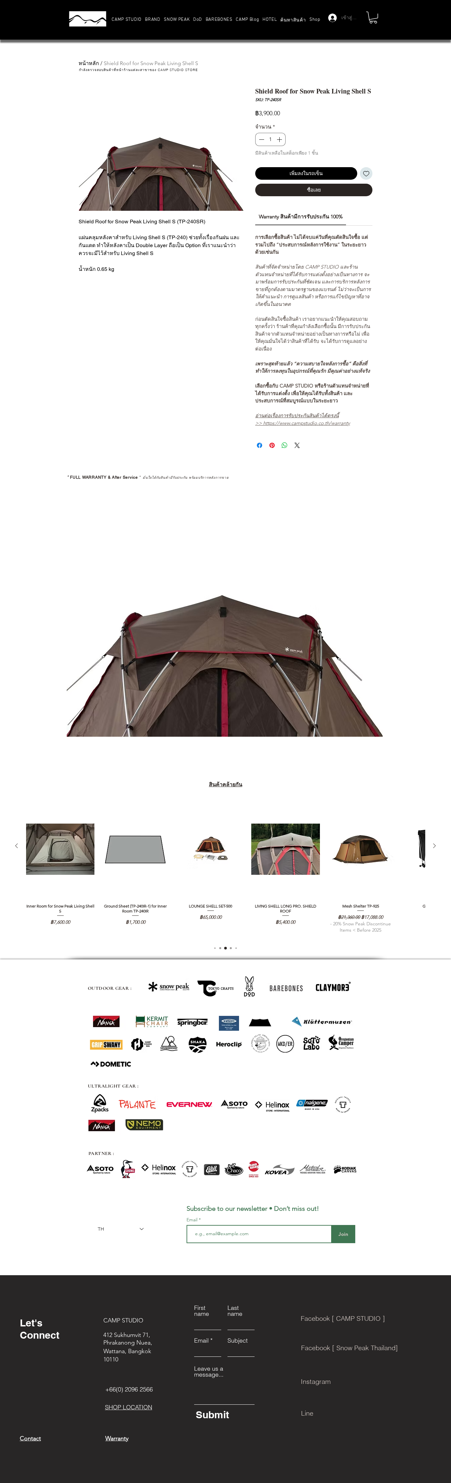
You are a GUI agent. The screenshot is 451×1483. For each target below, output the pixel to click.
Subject (237, 1341)
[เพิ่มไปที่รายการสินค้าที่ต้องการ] (366, 173)
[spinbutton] (270, 139)
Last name (234, 1311)
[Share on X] (297, 445)
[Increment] (280, 139)
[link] (301, 216)
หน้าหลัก (89, 63)
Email (193, 1219)
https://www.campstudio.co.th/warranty (306, 423)
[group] (225, 869)
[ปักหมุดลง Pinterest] (272, 445)
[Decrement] (260, 139)
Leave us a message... (209, 1372)
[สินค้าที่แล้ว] (16, 846)
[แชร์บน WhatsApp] (285, 445)
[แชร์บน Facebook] (259, 445)
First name (201, 1311)
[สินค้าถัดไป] (434, 846)
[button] (152, 20)
